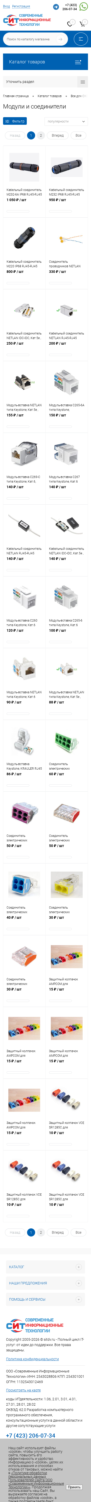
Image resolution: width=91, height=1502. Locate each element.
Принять (74, 1487)
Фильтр (18, 121)
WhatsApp (83, 7)
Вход (6, 6)
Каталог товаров (27, 61)
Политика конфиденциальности (32, 1359)
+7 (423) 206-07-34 (69, 7)
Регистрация (21, 6)
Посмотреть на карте (23, 1390)
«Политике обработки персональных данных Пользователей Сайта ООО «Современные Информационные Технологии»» (36, 1480)
